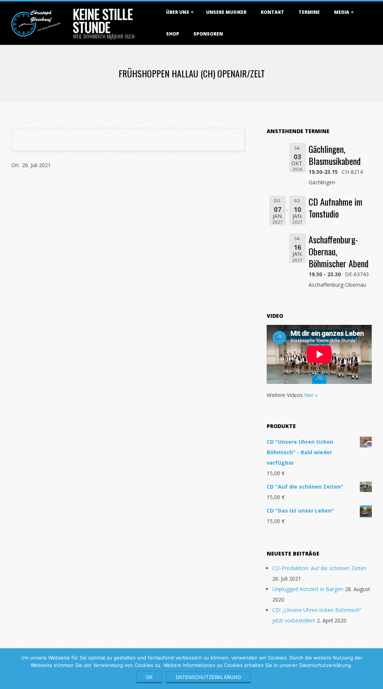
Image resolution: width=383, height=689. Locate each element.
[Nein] (373, 668)
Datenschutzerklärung (208, 677)
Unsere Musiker (226, 12)
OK (149, 677)
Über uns (177, 12)
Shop (172, 34)
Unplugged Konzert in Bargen (307, 589)
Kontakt (272, 12)
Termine (309, 12)
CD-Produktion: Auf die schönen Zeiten (319, 568)
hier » (311, 395)
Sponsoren (208, 34)
